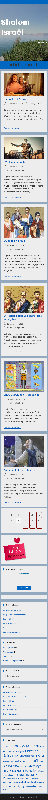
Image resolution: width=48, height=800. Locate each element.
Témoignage (8, 652)
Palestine (11, 774)
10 (39, 520)
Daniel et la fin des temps (19, 470)
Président (34, 778)
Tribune (6, 656)
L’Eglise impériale (14, 162)
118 (32, 525)
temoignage (19, 786)
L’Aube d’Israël (8, 619)
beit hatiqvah (8, 751)
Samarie (16, 782)
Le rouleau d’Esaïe (10, 628)
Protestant (9, 778)
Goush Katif (12, 761)
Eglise (7, 755)
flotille (14, 756)
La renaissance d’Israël (12, 610)
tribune (37, 786)
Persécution (31, 774)
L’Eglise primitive (14, 241)
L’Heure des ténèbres (11, 623)
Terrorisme (29, 787)
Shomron (40, 782)
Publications (7, 783)
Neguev (41, 771)
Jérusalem (10, 766)
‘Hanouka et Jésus (15, 99)
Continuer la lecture (12, 128)
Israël (33, 760)
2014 (32, 746)
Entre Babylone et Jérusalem (21, 394)
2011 (10, 745)
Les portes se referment (12, 632)
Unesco (5, 790)
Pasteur (20, 774)
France (21, 755)
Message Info (35, 103)
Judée (41, 761)
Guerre (21, 761)
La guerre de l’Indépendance (14, 614)
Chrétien (31, 750)
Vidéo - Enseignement (16, 170)
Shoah (33, 782)
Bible (15, 751)
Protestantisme (23, 778)
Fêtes (40, 755)
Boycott (21, 751)
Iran (26, 761)
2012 (18, 745)
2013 (25, 745)
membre (27, 766)
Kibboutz (20, 766)
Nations (34, 770)
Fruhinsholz (31, 755)
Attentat (40, 746)
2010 (5, 746)
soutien (7, 786)
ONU (5, 775)
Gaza (5, 761)
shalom (25, 782)
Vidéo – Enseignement (12, 660)
